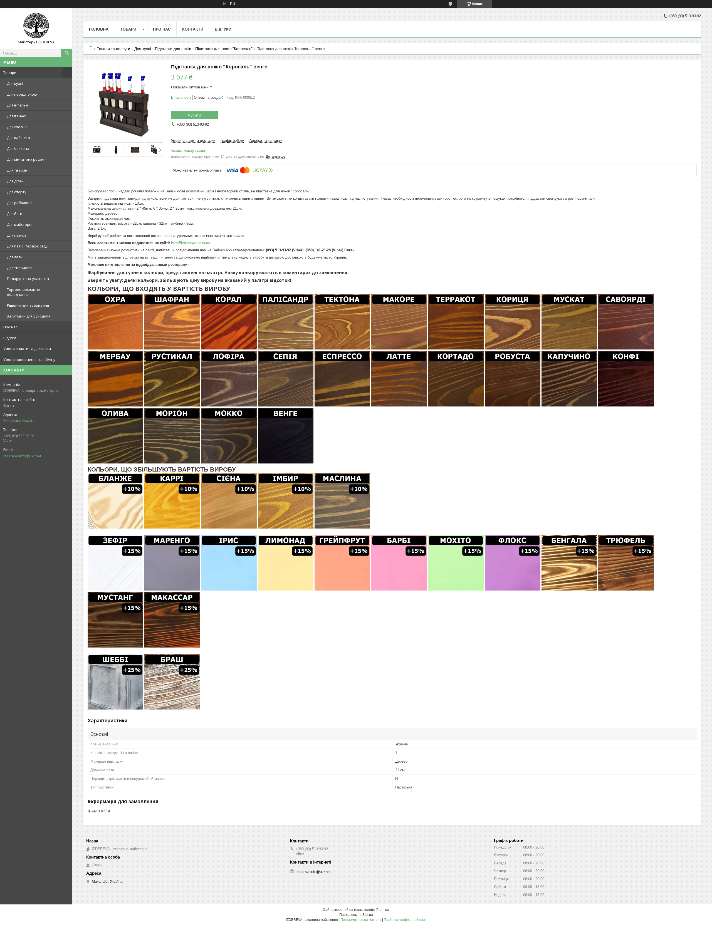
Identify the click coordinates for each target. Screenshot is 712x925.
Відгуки (9, 337)
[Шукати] (66, 53)
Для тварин (17, 170)
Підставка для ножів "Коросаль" (224, 48)
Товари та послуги (113, 48)
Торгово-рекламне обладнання (23, 292)
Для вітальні (18, 105)
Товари (9, 72)
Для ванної (16, 115)
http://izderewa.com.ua (190, 243)
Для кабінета (18, 137)
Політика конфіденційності (405, 920)
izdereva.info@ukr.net (22, 455)
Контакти (192, 29)
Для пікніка (16, 235)
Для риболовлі (19, 202)
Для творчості (19, 267)
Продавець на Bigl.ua (356, 915)
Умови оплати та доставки (27, 348)
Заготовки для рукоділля (29, 316)
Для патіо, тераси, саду (27, 246)
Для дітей (15, 180)
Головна (98, 29)
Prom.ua (382, 910)
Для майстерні (19, 224)
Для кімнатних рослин (26, 159)
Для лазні (15, 256)
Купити (194, 115)
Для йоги (14, 213)
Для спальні (17, 126)
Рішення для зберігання (28, 305)
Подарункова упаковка (28, 278)
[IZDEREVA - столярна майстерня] (36, 26)
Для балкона (18, 148)
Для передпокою (22, 94)
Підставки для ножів (173, 48)
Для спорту (16, 191)
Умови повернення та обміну (29, 359)
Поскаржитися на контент (360, 920)
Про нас (10, 326)
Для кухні (15, 83)
